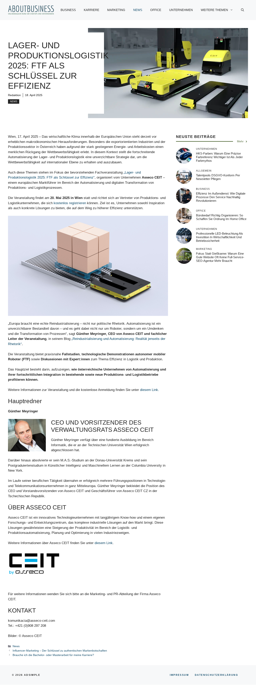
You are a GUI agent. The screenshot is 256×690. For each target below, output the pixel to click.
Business (68, 10)
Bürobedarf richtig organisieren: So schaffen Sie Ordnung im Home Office (221, 217)
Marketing (116, 10)
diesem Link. (149, 390)
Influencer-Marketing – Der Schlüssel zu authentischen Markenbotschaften (60, 650)
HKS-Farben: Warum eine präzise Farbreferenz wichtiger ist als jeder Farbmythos (219, 157)
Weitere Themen (214, 10)
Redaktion (14, 95)
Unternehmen (181, 10)
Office (155, 10)
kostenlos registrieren (70, 203)
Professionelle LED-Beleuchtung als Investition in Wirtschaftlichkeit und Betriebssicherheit (219, 237)
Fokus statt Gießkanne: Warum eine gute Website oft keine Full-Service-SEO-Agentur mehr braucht (220, 257)
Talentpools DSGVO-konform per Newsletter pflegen (218, 177)
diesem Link (104, 543)
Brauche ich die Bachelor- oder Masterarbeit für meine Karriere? (53, 655)
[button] (242, 10)
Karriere (91, 10)
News (137, 10)
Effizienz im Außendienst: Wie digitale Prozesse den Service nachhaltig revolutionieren (220, 197)
